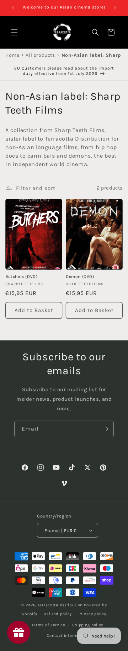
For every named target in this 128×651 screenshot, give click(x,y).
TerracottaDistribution (60, 605)
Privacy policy (92, 614)
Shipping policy (87, 625)
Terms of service (48, 625)
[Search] (95, 32)
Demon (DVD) (80, 276)
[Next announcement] (115, 8)
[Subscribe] (105, 429)
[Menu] (14, 32)
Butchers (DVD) (21, 276)
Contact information (67, 635)
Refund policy (58, 614)
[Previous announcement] (13, 8)
